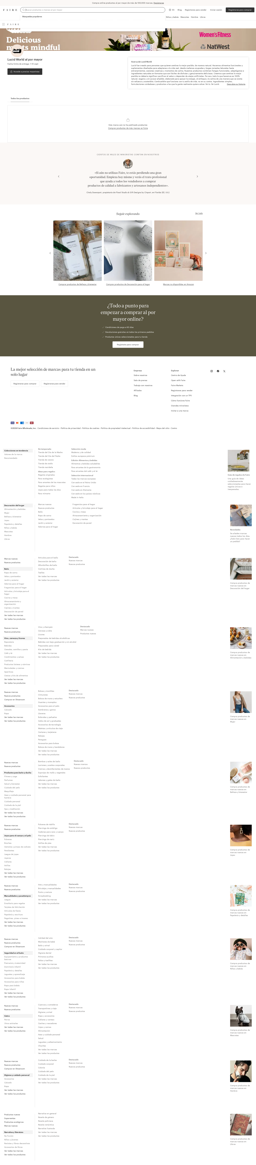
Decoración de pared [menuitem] (82, 523)
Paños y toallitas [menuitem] (45, 960)
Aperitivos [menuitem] (8, 672)
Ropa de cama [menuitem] (44, 515)
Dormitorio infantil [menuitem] (12, 967)
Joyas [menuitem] (6, 520)
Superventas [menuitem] (9, 1118)
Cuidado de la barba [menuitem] (47, 1060)
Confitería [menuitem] (8, 660)
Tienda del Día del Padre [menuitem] (49, 456)
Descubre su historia (236, 84)
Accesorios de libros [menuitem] (13, 1147)
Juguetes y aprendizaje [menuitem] (14, 974)
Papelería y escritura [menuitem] (13, 914)
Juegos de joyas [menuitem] (11, 854)
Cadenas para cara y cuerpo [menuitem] (50, 832)
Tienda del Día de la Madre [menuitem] (50, 452)
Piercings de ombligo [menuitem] (47, 828)
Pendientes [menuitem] (9, 850)
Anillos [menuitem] (7, 865)
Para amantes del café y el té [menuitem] (84, 471)
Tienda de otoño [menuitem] (45, 463)
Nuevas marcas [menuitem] (76, 560)
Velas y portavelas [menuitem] (46, 519)
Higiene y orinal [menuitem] (45, 1012)
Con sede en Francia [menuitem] (80, 486)
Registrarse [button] (159, 3)
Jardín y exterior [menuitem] (45, 523)
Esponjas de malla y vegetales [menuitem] (51, 772)
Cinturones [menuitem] (43, 695)
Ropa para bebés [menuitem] (12, 985)
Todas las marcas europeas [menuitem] (83, 479)
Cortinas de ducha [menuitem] (46, 569)
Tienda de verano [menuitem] (46, 460)
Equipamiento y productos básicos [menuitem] (16, 957)
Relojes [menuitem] (41, 736)
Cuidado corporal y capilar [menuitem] (50, 949)
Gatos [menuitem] (7, 1016)
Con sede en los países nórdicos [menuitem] (85, 493)
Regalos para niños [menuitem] (46, 486)
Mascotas (185, 17)
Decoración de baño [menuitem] (47, 561)
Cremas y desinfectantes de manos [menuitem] (54, 769)
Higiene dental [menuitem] (44, 953)
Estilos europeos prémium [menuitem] (83, 456)
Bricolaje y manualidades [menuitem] (49, 888)
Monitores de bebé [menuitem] (46, 942)
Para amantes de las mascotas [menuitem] (52, 482)
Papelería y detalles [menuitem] (13, 524)
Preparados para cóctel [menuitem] (48, 646)
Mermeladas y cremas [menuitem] (14, 668)
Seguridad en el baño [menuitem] (14, 953)
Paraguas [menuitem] (42, 739)
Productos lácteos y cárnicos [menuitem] (17, 664)
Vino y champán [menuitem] (45, 627)
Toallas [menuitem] (41, 572)
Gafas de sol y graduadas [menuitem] (49, 721)
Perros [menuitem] (7, 1019)
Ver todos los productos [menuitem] (14, 619)
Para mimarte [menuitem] (44, 493)
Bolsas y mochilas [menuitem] (46, 691)
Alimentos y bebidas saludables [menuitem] (85, 463)
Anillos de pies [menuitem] (44, 843)
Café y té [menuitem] (8, 653)
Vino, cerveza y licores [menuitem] (14, 638)
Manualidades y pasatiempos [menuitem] (17, 896)
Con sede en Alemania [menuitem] (81, 490)
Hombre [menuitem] (7, 535)
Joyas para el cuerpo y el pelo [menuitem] (17, 835)
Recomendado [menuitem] (10, 458)
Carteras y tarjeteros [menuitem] (47, 732)
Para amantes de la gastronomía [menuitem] (86, 467)
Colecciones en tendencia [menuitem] (16, 450)
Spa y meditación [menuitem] (12, 809)
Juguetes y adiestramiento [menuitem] (50, 1042)
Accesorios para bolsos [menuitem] (48, 743)
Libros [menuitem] (7, 539)
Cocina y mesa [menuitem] (79, 512)
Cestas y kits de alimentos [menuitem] (16, 675)
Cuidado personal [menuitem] (12, 801)
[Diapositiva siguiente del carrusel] (197, 176)
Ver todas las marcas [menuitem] (13, 615)
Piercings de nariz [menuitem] (46, 839)
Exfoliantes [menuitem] (43, 776)
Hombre (194, 17)
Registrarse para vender (195, 10)
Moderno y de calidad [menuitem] (81, 452)
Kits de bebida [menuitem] (44, 649)
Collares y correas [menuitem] (46, 1019)
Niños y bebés (172, 17)
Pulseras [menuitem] (8, 839)
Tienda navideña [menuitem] (45, 467)
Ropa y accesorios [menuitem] (46, 1016)
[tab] (20, 98)
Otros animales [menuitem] (11, 1023)
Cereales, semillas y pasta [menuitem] (16, 649)
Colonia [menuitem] (41, 1067)
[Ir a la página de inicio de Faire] (10, 10)
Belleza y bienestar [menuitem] (12, 516)
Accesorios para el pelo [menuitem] (48, 706)
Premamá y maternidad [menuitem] (14, 963)
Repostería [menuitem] (9, 642)
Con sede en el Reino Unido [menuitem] (83, 482)
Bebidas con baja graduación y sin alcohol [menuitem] (57, 642)
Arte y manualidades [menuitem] (47, 884)
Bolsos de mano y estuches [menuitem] (50, 698)
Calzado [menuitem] (8, 710)
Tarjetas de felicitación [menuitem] (14, 907)
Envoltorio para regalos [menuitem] (14, 903)
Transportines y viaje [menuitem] (47, 1008)
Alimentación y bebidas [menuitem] (14, 509)
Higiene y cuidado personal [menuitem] (16, 1075)
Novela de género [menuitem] (46, 1117)
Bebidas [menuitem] (8, 646)
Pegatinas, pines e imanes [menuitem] (16, 918)
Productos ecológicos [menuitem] (14, 1122)
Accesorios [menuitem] (9, 706)
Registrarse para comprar (240, 10)
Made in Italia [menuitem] (77, 497)
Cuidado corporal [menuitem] (46, 1064)
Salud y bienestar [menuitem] (12, 784)
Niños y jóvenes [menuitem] (11, 1139)
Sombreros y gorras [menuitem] (47, 710)
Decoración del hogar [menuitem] (14, 505)
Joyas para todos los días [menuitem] (49, 490)
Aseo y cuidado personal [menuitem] (49, 1034)
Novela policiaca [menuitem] (45, 1121)
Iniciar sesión (216, 10)
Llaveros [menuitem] (41, 713)
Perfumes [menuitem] (8, 780)
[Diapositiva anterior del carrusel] (58, 176)
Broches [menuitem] (7, 843)
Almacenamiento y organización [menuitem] (87, 515)
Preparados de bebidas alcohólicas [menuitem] (54, 638)
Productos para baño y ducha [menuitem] (17, 772)
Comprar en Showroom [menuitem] (14, 699)
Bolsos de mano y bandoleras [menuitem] (51, 747)
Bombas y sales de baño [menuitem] (49, 761)
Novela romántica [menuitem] (46, 1125)
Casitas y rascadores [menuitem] (47, 1023)
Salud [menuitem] (40, 1038)
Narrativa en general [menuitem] (47, 1113)
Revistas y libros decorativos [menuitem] (17, 1143)
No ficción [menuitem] (8, 1136)
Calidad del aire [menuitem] (45, 938)
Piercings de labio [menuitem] (46, 835)
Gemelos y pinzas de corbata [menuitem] (17, 847)
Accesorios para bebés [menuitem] (14, 978)
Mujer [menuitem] (6, 513)
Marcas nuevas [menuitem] (44, 504)
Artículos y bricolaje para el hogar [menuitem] (88, 508)
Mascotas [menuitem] (8, 531)
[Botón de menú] (3, 24)
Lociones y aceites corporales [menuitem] (51, 765)
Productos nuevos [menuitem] (88, 633)
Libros (202, 17)
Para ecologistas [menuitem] (45, 478)
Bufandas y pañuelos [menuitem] (47, 717)
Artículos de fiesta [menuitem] (12, 911)
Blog (180, 10)
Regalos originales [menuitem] (46, 475)
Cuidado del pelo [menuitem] (12, 787)
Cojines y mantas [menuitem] (80, 519)
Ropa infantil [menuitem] (10, 989)
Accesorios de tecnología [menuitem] (49, 724)
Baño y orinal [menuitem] (44, 945)
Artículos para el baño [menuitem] (48, 557)
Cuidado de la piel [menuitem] (12, 805)
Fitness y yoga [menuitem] (10, 776)
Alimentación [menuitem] (44, 1031)
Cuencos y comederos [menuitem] (48, 1005)
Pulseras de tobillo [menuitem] (46, 824)
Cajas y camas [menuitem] (44, 1027)
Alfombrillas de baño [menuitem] (47, 565)
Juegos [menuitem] (7, 899)
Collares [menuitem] (8, 862)
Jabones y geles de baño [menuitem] (49, 780)
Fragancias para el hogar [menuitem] (84, 504)
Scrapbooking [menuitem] (44, 896)
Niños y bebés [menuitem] (10, 528)
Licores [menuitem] (41, 634)
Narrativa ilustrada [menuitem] (46, 1128)
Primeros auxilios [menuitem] (45, 956)
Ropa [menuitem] (6, 713)
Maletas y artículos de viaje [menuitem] (50, 728)
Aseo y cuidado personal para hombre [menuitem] (17, 796)
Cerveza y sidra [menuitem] (45, 631)
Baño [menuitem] (40, 512)
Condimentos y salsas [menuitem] (14, 657)
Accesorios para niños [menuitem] (14, 982)
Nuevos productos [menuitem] (46, 508)
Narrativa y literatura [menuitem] (13, 1132)
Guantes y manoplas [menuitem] (47, 702)
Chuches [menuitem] (42, 1046)
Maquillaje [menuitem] (9, 791)
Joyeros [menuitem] (7, 858)
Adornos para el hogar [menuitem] (48, 527)
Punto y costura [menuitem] (45, 892)
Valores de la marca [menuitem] (13, 454)
